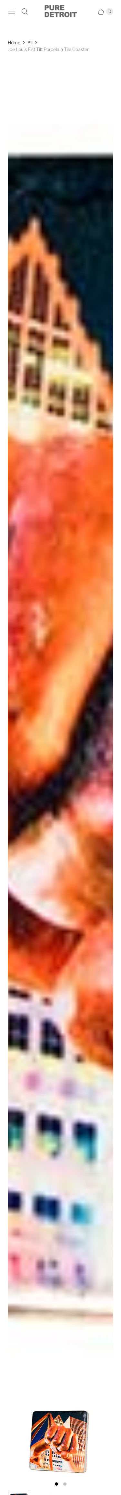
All (30, 42)
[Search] (24, 11)
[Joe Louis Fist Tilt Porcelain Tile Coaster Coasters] (60, 768)
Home (14, 42)
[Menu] (11, 11)
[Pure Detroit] (61, 11)
